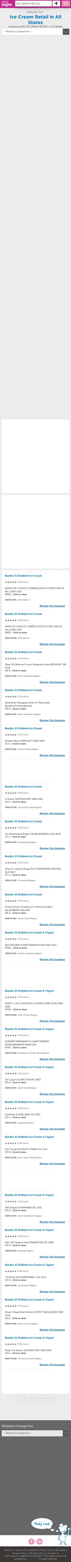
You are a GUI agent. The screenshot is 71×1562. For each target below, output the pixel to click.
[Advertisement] (35, 193)
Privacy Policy (46, 1550)
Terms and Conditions (26, 1550)
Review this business (52, 605)
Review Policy (19, 1553)
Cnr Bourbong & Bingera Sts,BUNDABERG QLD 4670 (33, 834)
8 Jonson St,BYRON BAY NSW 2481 (24, 799)
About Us (9, 1550)
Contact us (53, 1553)
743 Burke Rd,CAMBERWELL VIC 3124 (25, 1277)
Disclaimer (61, 1550)
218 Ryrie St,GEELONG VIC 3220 (22, 1114)
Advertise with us (37, 1553)
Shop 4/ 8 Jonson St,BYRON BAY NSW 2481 (28, 1350)
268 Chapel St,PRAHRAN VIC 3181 (23, 1207)
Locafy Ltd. (32, 1559)
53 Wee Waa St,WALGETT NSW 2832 (25, 741)
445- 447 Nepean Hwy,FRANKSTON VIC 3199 (29, 1242)
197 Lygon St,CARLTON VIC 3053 (23, 1079)
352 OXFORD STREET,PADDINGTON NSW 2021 (31, 945)
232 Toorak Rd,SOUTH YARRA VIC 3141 (26, 1149)
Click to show (20, 594)
